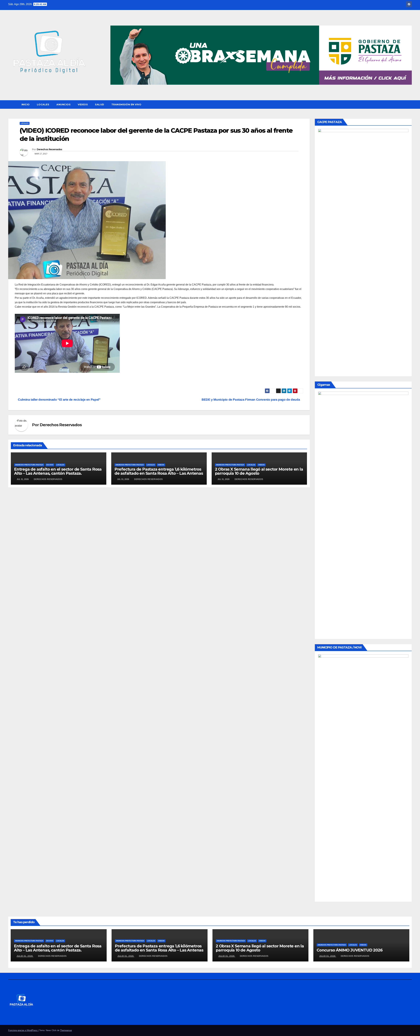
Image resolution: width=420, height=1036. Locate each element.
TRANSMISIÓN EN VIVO (126, 104)
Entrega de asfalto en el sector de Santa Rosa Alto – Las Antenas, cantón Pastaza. (58, 471)
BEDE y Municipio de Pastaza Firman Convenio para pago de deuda (251, 399)
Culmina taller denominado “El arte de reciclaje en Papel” (58, 399)
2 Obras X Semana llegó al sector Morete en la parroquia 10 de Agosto (259, 471)
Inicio (25, 104)
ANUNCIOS (63, 104)
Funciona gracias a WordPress (23, 1030)
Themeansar (66, 1030)
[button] (409, 104)
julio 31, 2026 (25, 956)
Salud (99, 104)
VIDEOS (83, 104)
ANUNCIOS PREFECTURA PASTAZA (29, 465)
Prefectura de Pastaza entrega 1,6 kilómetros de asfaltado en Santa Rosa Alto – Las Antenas (159, 471)
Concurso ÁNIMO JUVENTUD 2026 (349, 950)
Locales (43, 104)
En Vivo (49, 465)
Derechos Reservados (49, 149)
